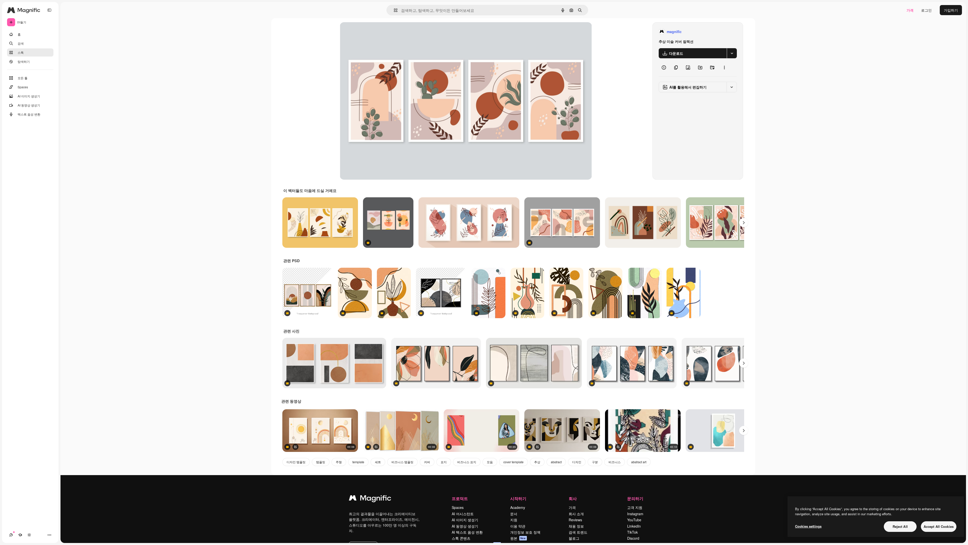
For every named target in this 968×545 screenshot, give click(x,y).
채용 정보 (576, 526)
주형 (339, 462)
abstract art (638, 462)
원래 (369, 31)
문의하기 (635, 498)
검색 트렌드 (578, 532)
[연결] (11, 535)
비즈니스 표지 (466, 462)
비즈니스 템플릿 (402, 462)
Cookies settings (808, 526)
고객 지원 (634, 507)
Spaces (458, 507)
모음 (490, 462)
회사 (573, 498)
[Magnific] (370, 499)
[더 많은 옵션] (724, 67)
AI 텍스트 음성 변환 (467, 532)
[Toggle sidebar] (49, 10)
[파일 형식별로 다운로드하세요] (732, 53)
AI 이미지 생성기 (465, 519)
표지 (444, 462)
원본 (518, 538)
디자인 (576, 462)
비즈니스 (615, 462)
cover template (513, 462)
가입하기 (951, 10)
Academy (517, 507)
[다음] (743, 222)
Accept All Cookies (939, 526)
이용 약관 (517, 526)
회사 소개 (576, 513)
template (358, 462)
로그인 (926, 10)
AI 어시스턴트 (463, 513)
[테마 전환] (29, 535)
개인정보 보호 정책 (525, 532)
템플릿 (320, 462)
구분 (595, 462)
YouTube (634, 519)
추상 (537, 462)
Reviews (575, 519)
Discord (633, 538)
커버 (427, 462)
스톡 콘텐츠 (461, 538)
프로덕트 (460, 498)
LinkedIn (634, 526)
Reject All (900, 526)
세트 (378, 462)
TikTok (632, 532)
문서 (513, 513)
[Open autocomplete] (394, 10)
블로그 (574, 538)
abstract (556, 462)
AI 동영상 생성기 (465, 526)
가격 (910, 10)
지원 (513, 519)
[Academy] (20, 535)
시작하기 (518, 498)
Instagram (635, 513)
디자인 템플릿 (296, 462)
